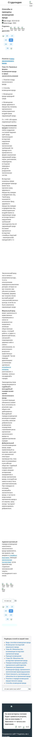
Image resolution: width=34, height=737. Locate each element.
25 (11, 44)
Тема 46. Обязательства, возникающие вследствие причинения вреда (15, 652)
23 (11, 40)
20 (7, 36)
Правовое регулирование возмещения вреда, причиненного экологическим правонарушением (18, 670)
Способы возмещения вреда (16, 683)
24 (6, 44)
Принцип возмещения (13, 656)
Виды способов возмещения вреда (18, 642)
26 (7, 48)
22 (6, 40)
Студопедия (15, 2)
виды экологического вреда (8, 61)
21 (12, 36)
